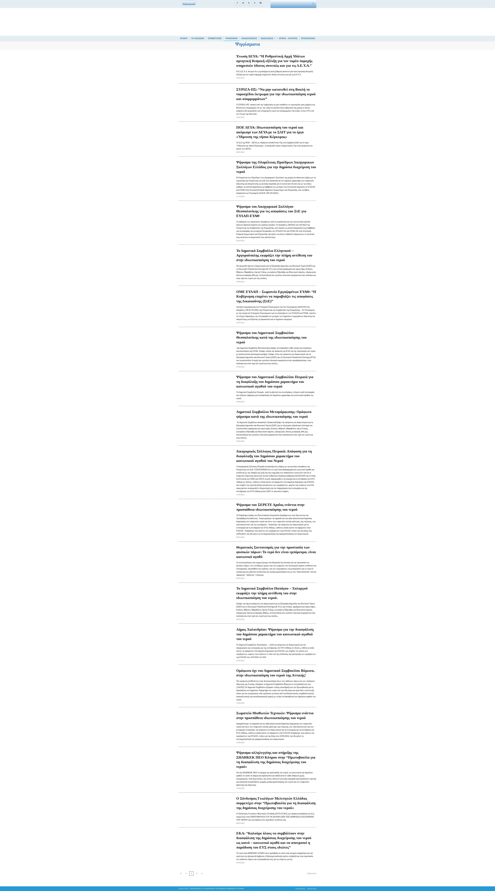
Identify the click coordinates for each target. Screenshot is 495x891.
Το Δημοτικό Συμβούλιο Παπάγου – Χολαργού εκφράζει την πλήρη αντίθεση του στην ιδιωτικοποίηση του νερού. (272, 593)
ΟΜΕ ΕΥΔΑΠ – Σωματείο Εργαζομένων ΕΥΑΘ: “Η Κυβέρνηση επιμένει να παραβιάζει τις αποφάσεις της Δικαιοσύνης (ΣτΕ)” (276, 296)
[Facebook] (237, 3)
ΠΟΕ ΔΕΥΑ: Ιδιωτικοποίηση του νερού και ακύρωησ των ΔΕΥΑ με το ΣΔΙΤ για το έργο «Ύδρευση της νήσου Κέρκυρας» (270, 132)
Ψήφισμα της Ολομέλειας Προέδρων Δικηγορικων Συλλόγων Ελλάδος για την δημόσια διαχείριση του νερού (276, 167)
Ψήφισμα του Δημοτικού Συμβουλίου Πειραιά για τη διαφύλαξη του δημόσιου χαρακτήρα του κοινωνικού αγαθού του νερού (274, 381)
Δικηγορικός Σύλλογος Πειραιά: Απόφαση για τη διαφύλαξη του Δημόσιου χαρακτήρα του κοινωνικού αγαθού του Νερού (274, 456)
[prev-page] (181, 873)
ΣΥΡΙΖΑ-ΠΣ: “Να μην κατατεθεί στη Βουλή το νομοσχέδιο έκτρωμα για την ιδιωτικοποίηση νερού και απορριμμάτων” (276, 94)
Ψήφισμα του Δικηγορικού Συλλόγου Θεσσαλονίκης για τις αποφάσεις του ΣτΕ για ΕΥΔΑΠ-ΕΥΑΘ (271, 211)
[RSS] (249, 3)
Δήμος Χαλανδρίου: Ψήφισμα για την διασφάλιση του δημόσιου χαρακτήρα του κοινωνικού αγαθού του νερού (275, 634)
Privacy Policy (300, 889)
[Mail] (243, 3)
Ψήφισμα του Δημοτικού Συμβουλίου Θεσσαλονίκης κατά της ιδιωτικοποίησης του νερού (271, 337)
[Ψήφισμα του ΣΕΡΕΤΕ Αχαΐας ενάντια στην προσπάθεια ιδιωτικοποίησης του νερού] (206, 516)
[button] (313, 4)
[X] (254, 3)
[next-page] (202, 873)
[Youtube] (260, 3)
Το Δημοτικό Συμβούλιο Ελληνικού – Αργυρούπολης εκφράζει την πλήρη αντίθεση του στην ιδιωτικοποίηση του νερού (274, 255)
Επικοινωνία (311, 889)
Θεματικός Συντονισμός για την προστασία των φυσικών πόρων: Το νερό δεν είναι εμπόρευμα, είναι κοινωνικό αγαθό (276, 552)
